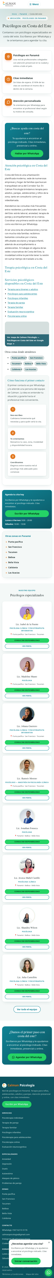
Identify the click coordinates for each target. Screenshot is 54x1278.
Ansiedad (6, 1159)
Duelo (5, 1168)
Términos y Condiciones (12, 1274)
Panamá (23, 14)
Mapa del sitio (32, 1274)
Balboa (28, 363)
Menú (34, 4)
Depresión (7, 1163)
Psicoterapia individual (12, 1117)
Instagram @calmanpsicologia (16, 1239)
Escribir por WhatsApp (27, 513)
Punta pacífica (18, 358)
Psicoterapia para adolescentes (16, 1137)
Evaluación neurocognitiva (21, 311)
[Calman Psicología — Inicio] (9, 4)
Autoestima (7, 1173)
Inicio (14, 14)
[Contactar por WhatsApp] (48, 1272)
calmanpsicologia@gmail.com (16, 1234)
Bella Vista (41, 363)
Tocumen (16, 363)
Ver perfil (27, 646)
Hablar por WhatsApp (27, 153)
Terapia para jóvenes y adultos (23, 289)
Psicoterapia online (17, 316)
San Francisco (36, 358)
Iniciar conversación (26, 1261)
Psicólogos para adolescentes (22, 293)
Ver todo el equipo (27, 1009)
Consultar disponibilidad (27, 640)
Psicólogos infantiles (18, 298)
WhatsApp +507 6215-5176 (14, 1230)
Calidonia (16, 369)
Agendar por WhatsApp (29, 1057)
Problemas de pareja (11, 1183)
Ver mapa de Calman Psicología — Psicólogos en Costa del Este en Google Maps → (25, 340)
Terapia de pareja (16, 302)
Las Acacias (30, 369)
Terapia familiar (15, 307)
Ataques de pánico (10, 1178)
